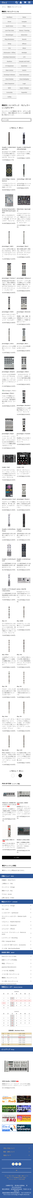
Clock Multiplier (24, 79)
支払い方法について (13, 1175)
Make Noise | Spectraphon (24, 210)
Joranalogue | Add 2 (7, 246)
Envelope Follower (9, 74)
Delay (9, 44)
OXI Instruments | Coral (9, 499)
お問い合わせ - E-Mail (8, 898)
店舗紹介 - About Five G (8, 880)
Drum (9, 21)
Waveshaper (9, 35)
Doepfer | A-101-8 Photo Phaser (8, 530)
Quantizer (24, 66)
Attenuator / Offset (9, 52)
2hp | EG (19, 716)
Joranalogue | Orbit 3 (23, 372)
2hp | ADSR (20, 621)
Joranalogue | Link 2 (7, 343)
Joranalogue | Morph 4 (8, 372)
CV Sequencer (9, 66)
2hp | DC (19, 686)
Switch (24, 70)
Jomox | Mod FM (21, 589)
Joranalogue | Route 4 (23, 499)
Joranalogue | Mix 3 (22, 343)
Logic (24, 83)
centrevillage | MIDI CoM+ (24, 180)
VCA (9, 48)
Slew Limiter (9, 70)
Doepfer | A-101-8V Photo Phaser (23, 530)
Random (9, 61)
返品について (10, 1177)
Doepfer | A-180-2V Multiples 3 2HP (9, 148)
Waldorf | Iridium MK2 (23, 839)
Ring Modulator (9, 39)
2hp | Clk (4, 686)
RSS (20, 1179)
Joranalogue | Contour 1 (9, 278)
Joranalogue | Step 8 (8, 433)
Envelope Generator (9, 57)
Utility (9, 97)
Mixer (24, 48)
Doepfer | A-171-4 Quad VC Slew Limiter (9, 590)
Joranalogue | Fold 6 (7, 312)
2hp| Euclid (5, 750)
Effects (24, 44)
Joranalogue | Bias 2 (22, 246)
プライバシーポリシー (13, 1179)
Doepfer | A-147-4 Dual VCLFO (9, 560)
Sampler (24, 21)
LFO (24, 57)
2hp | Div (19, 654)
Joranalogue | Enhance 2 (24, 278)
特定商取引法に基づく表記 (19, 1177)
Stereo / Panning (24, 30)
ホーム (4, 7)
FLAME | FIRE (20, 467)
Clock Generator (24, 74)
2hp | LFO (19, 750)
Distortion (24, 35)
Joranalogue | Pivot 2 (8, 393)
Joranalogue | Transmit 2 (23, 434)
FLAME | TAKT (6, 467)
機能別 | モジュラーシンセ (14, 7)
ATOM (23, 1179)
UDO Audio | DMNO (22, 803)
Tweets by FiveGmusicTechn (8, 984)
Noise (24, 17)
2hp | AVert (5, 654)
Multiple (24, 52)
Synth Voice (9, 26)
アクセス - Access (7, 894)
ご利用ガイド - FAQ (7, 883)
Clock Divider (9, 79)
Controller (9, 92)
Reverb (24, 39)
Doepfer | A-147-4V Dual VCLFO (23, 560)
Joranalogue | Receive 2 (23, 405)
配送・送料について (23, 1175)
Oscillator (9, 17)
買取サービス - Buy (7, 890)
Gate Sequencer (9, 83)
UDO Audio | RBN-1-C (8, 839)
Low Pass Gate (9, 30)
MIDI (9, 88)
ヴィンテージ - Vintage (8, 887)
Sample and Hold (24, 61)
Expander (24, 92)
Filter (24, 26)
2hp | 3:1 (4, 621)
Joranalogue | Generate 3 (23, 312)
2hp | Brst (5, 716)
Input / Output (24, 88)
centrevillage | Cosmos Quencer (8, 180)
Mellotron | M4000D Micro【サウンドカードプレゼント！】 (9, 804)
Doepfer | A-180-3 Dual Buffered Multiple (24, 148)
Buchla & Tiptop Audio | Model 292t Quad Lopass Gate (9, 210)
